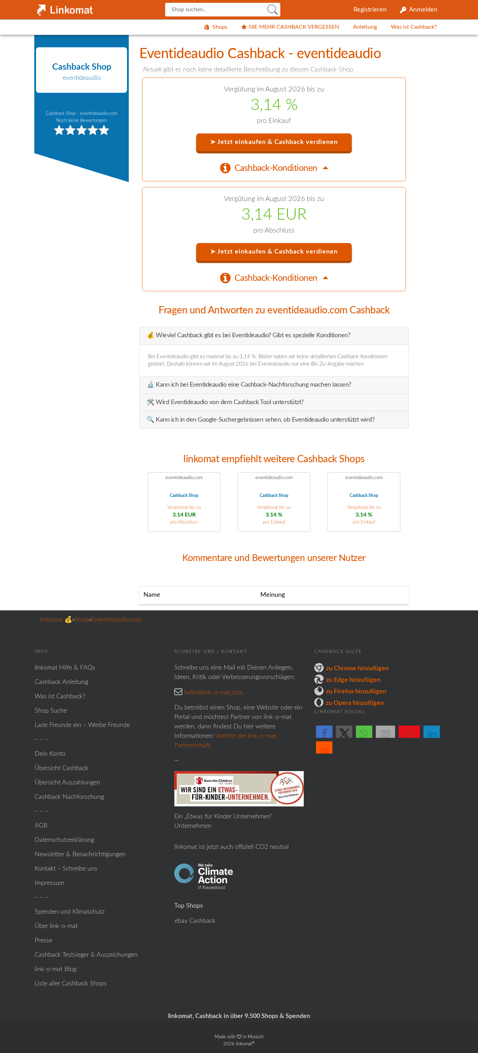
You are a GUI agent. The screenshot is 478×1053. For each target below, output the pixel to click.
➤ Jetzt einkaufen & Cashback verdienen (274, 142)
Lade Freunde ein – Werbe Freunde (82, 725)
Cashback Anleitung (61, 682)
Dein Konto (50, 754)
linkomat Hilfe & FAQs (65, 668)
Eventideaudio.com (116, 620)
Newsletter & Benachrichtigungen (80, 854)
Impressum (49, 883)
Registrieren (370, 10)
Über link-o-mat (56, 926)
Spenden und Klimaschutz (70, 912)
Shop (82, 620)
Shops (219, 27)
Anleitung (365, 27)
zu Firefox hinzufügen (356, 691)
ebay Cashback (195, 921)
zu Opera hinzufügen (355, 703)
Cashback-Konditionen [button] (277, 168)
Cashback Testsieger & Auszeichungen (86, 955)
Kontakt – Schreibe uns (66, 869)
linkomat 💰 (56, 620)
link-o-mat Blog (55, 969)
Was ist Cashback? (414, 27)
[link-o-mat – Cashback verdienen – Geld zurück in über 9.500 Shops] (64, 8)
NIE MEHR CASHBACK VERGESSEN (294, 27)
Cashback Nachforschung (69, 797)
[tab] (274, 167)
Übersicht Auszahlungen (67, 783)
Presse (43, 940)
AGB (41, 826)
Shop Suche (51, 711)
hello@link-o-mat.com (213, 693)
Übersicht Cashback (62, 768)
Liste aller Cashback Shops (71, 984)
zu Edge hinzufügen (353, 680)
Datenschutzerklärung (64, 840)
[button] (324, 737)
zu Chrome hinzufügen (357, 668)
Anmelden (423, 10)
